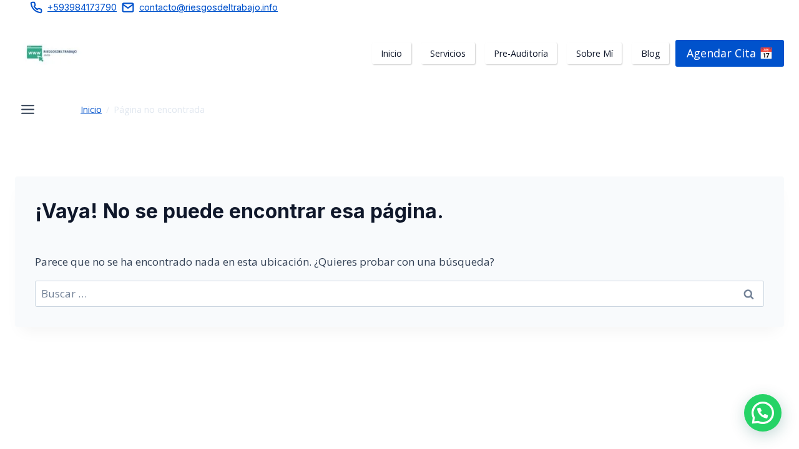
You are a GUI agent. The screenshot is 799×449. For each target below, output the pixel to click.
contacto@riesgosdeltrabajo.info (208, 7)
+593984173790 (82, 7)
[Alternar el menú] (28, 109)
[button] (763, 413)
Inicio (91, 109)
